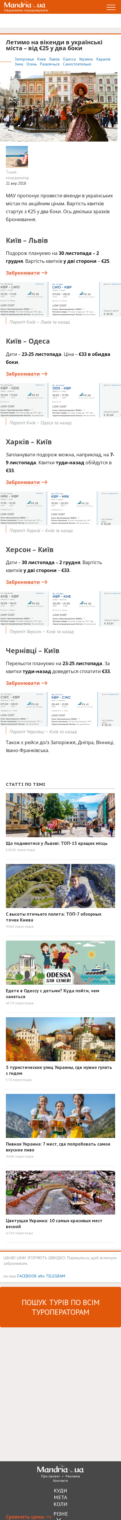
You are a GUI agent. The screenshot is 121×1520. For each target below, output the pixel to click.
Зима (19, 64)
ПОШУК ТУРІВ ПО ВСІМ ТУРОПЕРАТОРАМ (61, 1307)
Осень (32, 64)
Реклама (72, 1476)
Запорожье (25, 59)
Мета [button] (60, 1497)
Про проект (50, 1476)
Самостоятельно (77, 64)
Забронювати (23, 273)
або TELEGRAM (51, 1276)
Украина (86, 59)
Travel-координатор (17, 175)
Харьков (103, 59)
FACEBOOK (27, 1276)
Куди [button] (60, 1490)
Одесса (70, 59)
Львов (54, 59)
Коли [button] (60, 1504)
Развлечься (50, 64)
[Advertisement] (60, 1393)
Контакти (60, 1480)
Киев (42, 59)
